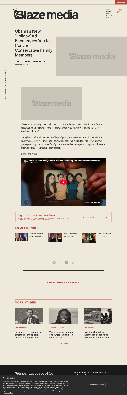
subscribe (121, 2)
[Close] (124, 384)
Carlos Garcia (21, 327)
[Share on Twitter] (60, 262)
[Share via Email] (66, 262)
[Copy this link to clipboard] (73, 262)
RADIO (108, 13)
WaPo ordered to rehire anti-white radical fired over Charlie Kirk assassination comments (62, 335)
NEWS (108, 10)
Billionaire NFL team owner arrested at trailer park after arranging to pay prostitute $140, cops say (29, 335)
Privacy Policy (37, 218)
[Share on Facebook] (54, 262)
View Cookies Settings (97, 384)
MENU (119, 11)
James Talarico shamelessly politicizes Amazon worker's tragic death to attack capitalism (70, 235)
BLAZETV (109, 15)
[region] (63, 385)
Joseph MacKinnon (56, 327)
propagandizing (29, 144)
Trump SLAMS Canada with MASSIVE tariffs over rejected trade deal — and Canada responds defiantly (36, 235)
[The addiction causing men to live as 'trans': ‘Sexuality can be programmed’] (89, 237)
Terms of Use (46, 218)
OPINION (109, 12)
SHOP (108, 17)
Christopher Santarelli (30, 62)
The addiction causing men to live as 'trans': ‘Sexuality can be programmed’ (105, 235)
